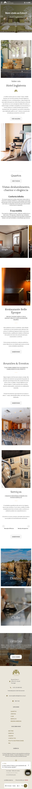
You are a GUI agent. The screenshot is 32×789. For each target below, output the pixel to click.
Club (12, 716)
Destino (11, 731)
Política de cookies (16, 770)
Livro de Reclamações (11, 774)
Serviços (13, 718)
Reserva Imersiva (16, 721)
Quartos (13, 711)
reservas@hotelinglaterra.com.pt (17, 695)
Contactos (12, 738)
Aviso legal (8, 770)
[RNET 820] (13, 701)
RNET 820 (17, 701)
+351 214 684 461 (17, 687)
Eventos (11, 733)
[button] (25, 785)
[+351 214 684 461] (10, 687)
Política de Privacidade (16, 740)
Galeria (10, 735)
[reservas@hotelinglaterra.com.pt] (7, 695)
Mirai (26, 780)
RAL (9, 743)
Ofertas (13, 714)
